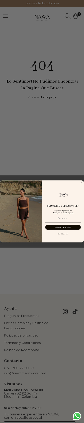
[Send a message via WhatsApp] (77, 416)
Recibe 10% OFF (63, 227)
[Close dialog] (81, 183)
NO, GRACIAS (63, 234)
